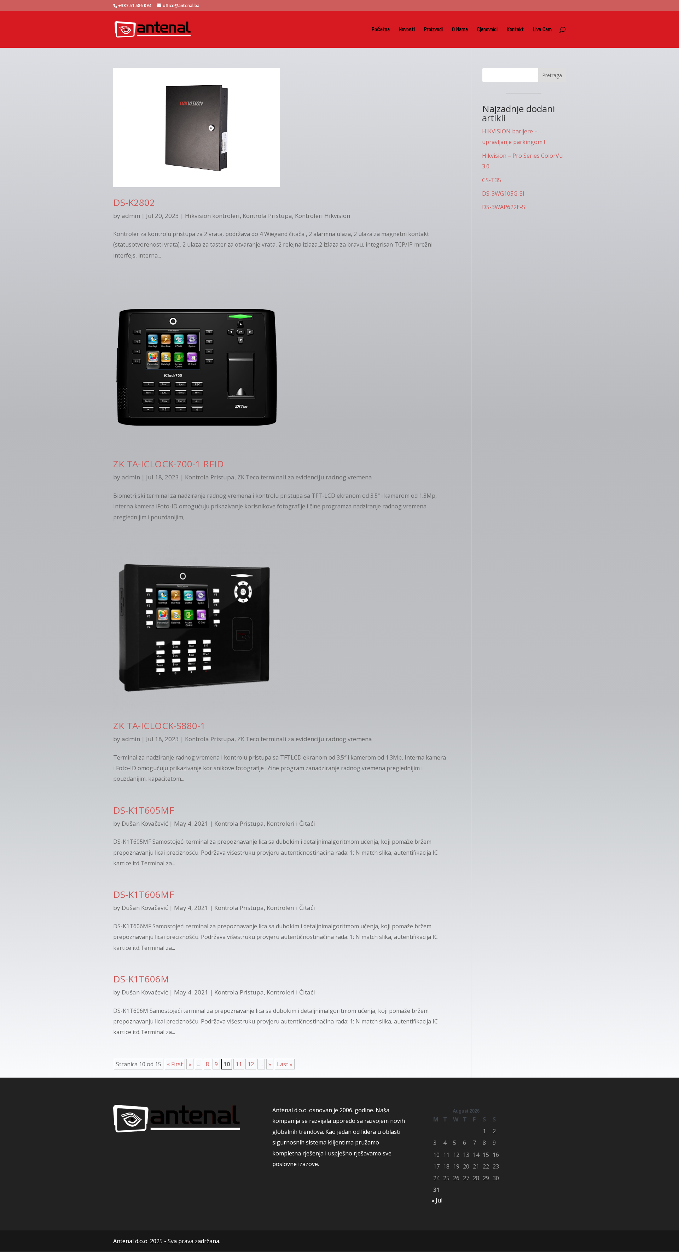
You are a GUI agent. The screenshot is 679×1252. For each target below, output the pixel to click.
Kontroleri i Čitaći (291, 823)
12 (251, 1064)
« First (175, 1064)
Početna (381, 30)
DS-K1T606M (141, 979)
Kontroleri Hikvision (322, 216)
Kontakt (515, 30)
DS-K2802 (134, 202)
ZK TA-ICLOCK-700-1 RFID (168, 463)
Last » (284, 1064)
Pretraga (552, 75)
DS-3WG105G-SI (503, 193)
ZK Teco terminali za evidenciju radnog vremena (304, 477)
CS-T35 (491, 180)
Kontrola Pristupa (267, 216)
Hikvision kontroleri (212, 216)
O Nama (460, 30)
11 (239, 1064)
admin (131, 216)
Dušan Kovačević (145, 823)
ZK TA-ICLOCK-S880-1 (159, 725)
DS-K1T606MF (143, 894)
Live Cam (542, 30)
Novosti (407, 30)
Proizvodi (433, 30)
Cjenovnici (487, 30)
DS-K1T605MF (143, 810)
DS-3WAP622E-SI (504, 207)
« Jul (436, 1200)
